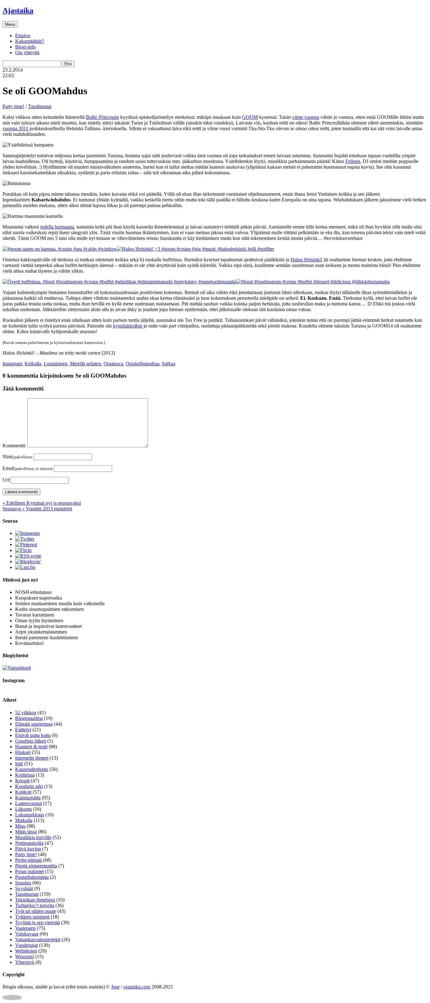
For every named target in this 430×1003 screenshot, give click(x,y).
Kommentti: (14, 445)
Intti (19, 763)
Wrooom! (24, 956)
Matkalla (23, 820)
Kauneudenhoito (31, 769)
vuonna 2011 (15, 128)
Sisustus (23, 882)
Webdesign (26, 951)
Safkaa (168, 363)
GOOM (250, 117)
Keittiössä (25, 775)
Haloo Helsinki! (306, 259)
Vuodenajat (26, 945)
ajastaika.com (136, 986)
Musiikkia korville (33, 837)
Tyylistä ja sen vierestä (37, 922)
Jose (115, 986)
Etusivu (22, 35)
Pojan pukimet (29, 871)
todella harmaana (57, 226)
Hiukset (23, 752)
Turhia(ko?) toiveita (34, 905)
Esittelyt (23, 729)
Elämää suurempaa (34, 724)
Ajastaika (18, 10)
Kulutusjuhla (28, 797)
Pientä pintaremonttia (36, 865)
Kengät (22, 780)
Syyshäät (24, 888)
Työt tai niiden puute (35, 911)
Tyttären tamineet (32, 916)
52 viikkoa (25, 712)
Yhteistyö (24, 962)
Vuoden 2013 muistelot (37, 508)
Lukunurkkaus (29, 814)
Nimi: (17, 456)
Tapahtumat (39, 106)
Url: (6, 480)
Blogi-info (25, 46)
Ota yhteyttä (27, 52)
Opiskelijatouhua (142, 363)
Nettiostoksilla (29, 843)
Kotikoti (23, 792)
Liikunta (23, 809)
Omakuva (113, 363)
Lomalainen (55, 363)
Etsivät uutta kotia (33, 735)
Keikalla (33, 363)
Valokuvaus (26, 933)
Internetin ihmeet (31, 758)
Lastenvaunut (28, 803)
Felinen (352, 161)
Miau (20, 826)
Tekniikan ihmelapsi (35, 899)
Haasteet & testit (31, 746)
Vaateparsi (25, 928)
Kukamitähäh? (29, 41)
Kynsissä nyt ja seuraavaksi (42, 503)
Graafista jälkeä (30, 741)
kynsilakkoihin (127, 325)
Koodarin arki (29, 786)
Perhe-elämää (28, 860)
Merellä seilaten (85, 363)
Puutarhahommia (32, 877)
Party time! (13, 106)
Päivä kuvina (28, 848)
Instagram (12, 363)
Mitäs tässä (26, 831)
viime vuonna (305, 117)
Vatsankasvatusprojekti (37, 939)
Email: (28, 468)
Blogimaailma (29, 718)
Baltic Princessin (102, 117)
